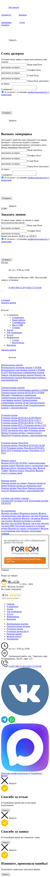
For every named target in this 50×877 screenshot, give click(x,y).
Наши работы (18, 320)
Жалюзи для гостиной (11, 523)
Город (30, 81)
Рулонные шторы (9, 415)
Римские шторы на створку (14, 483)
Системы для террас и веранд (15, 498)
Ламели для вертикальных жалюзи (17, 375)
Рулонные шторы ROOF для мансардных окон (23, 429)
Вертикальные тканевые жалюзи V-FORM (21, 367)
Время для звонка (9, 236)
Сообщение (6, 89)
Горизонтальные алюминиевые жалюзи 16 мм (23, 403)
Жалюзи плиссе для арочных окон (32, 465)
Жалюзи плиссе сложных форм (22, 471)
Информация (13, 616)
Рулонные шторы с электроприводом (29, 435)
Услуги (10, 335)
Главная (10, 604)
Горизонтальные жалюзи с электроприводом (23, 406)
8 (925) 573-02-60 (33, 287)
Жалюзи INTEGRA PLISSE (14, 463)
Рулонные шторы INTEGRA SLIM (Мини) (21, 418)
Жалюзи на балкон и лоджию (27, 521)
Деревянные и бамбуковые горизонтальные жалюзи (18, 396)
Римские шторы (8, 480)
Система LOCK (20, 501)
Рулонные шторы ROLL (12, 425)
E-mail (30, 75)
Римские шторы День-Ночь (14, 488)
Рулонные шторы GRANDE (14, 428)
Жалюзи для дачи (30, 516)
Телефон (31, 70)
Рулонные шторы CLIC (35, 425)
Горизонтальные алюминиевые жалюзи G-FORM (24, 390)
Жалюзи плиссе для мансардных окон (19, 468)
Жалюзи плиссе (8, 460)
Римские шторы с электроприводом (27, 490)
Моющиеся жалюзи (28, 513)
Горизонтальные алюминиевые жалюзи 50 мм (19, 401)
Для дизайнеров (14, 332)
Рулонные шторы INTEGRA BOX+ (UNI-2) (21, 423)
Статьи (15, 340)
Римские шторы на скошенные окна (25, 485)
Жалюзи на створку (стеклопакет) (24, 528)
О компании (18, 317)
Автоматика (12, 639)
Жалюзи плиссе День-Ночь (22, 470)
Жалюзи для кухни (32, 523)
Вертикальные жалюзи (12, 365)
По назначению (8, 511)
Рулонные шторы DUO (18, 631)
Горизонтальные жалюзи (13, 387)
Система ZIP (7, 501)
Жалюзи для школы (31, 518)
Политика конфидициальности (16, 773)
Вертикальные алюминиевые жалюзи (26, 372)
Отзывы (16, 327)
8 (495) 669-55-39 (17, 287)
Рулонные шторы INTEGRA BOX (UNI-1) (21, 420)
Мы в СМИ (17, 325)
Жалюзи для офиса (10, 513)
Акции (10, 330)
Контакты (11, 345)
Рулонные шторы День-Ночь (14, 443)
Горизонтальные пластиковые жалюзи (21, 398)
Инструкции (18, 342)
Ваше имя (32, 64)
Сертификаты (18, 322)
